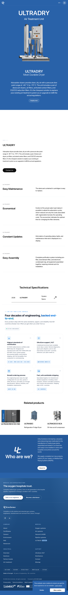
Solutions (6, 556)
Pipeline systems (40, 537)
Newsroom (6, 543)
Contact (37, 559)
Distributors (39, 556)
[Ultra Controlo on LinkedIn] (9, 518)
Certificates (7, 531)
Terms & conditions (17, 582)
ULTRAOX (40, 540)
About (5, 528)
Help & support (28, 582)
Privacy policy (7, 582)
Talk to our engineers (12, 497)
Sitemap (37, 562)
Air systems (39, 531)
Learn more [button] (58, 585)
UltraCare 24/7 (40, 553)
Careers (5, 534)
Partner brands (8, 559)
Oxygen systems (40, 528)
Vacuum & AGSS (40, 534)
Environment (7, 537)
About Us (42, 468)
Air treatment (7, 562)
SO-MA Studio (38, 579)
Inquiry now (34, 100)
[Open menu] (64, 3)
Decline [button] (42, 590)
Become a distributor (33, 497)
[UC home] (3, 3)
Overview (6, 553)
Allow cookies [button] (57, 590)
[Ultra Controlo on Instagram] (5, 518)
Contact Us (9, 170)
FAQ (4, 540)
